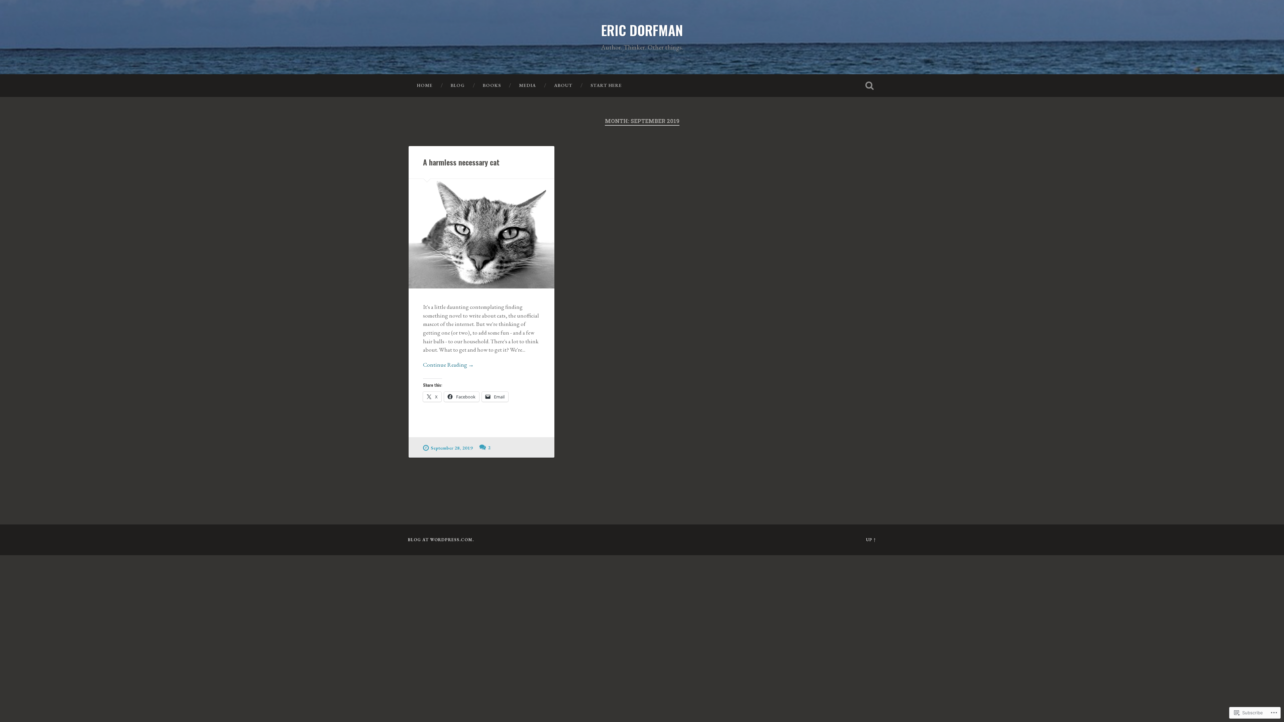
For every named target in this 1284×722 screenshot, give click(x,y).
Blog (458, 85)
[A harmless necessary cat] (481, 233)
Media (527, 85)
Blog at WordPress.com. (441, 540)
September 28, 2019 (452, 448)
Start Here (606, 85)
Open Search (869, 85)
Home (425, 85)
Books (492, 85)
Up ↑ (871, 540)
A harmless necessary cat (461, 162)
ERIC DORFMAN (642, 30)
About (563, 85)
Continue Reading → (448, 364)
